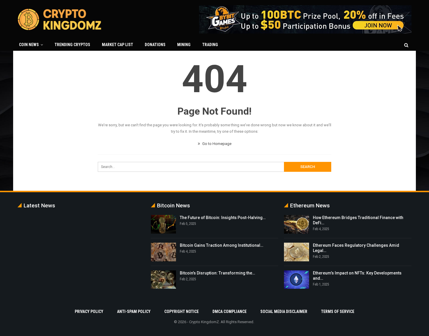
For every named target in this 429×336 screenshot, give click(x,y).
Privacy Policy (89, 311)
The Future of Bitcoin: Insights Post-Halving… (223, 217)
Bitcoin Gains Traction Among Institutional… (221, 245)
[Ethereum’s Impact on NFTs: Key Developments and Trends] (296, 279)
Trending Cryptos (72, 44)
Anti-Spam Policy (134, 311)
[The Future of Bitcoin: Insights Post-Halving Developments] (163, 224)
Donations (155, 44)
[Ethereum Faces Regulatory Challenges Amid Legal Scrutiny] (296, 252)
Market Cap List (117, 44)
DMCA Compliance (229, 311)
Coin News (29, 44)
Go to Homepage (216, 143)
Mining (184, 44)
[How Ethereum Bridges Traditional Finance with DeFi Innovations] (296, 224)
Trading (210, 44)
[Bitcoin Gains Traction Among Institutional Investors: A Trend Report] (163, 252)
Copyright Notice (181, 311)
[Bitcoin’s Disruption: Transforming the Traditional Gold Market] (163, 279)
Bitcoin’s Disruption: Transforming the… (217, 273)
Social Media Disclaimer (283, 311)
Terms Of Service (337, 311)
